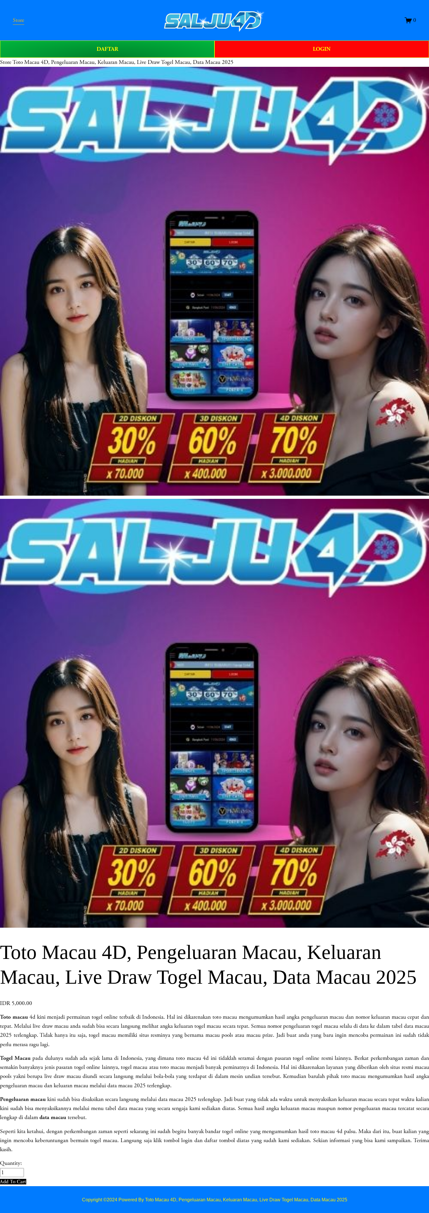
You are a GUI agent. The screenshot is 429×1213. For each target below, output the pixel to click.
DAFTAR (107, 49)
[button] (13, 1181)
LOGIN (322, 49)
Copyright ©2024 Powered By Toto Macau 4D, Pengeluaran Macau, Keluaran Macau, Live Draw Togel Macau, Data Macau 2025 (214, 1199)
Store (5, 62)
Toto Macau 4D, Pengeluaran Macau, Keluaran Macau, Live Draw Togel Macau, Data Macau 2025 (123, 62)
